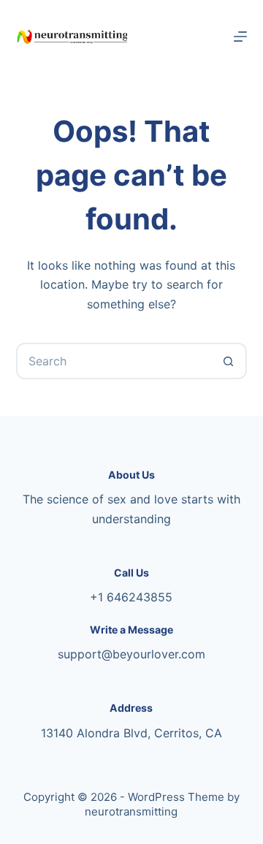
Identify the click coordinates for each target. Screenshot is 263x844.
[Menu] (240, 36)
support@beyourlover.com (131, 654)
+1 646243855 (131, 597)
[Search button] (228, 361)
